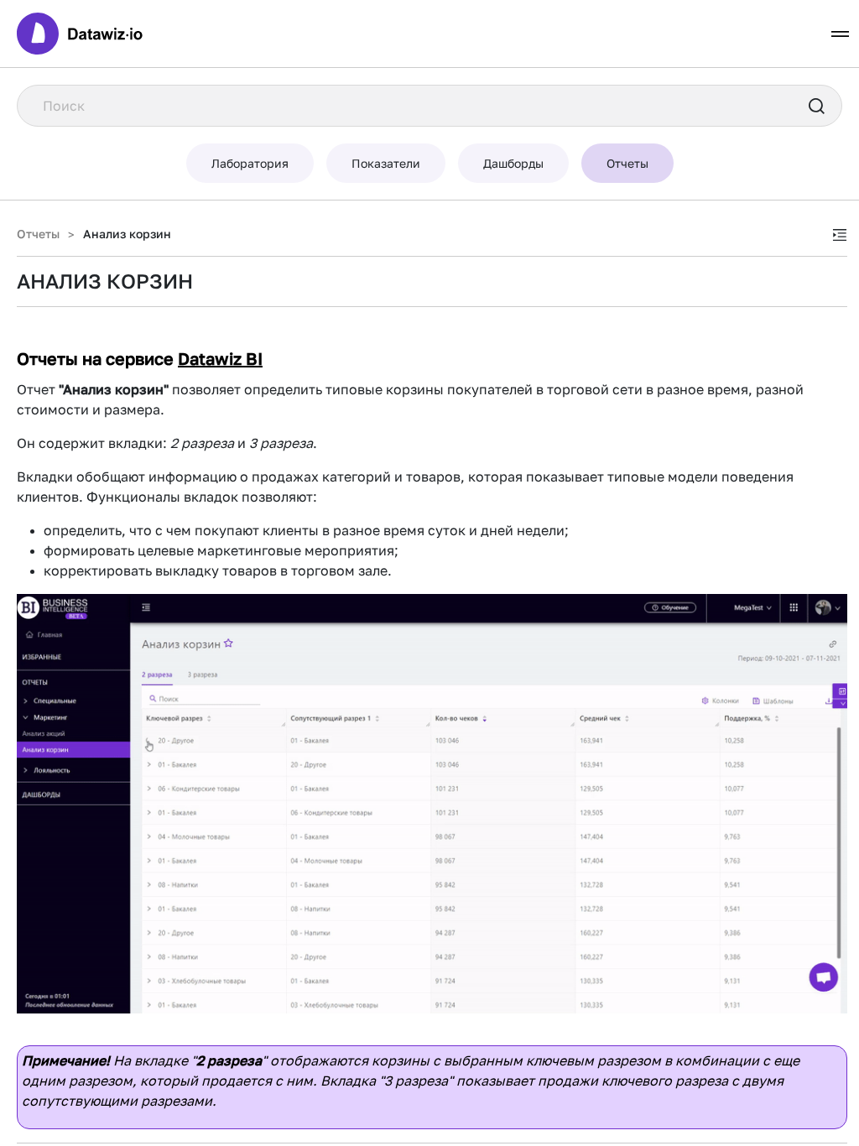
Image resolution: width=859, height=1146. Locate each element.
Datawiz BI (220, 358)
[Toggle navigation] (840, 34)
